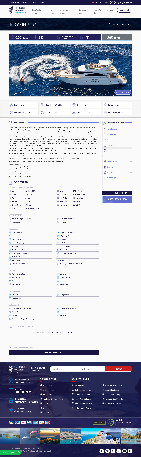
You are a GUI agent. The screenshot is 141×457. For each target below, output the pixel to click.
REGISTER (118, 369)
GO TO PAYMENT (99, 423)
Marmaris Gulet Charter (114, 399)
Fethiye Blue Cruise (82, 394)
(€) (105, 2)
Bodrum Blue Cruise (83, 390)
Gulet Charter (51, 11)
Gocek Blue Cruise (112, 390)
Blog (44, 408)
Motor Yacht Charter (36, 11)
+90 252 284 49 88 (43, 2)
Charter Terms (48, 390)
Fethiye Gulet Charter (83, 408)
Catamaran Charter (64, 11)
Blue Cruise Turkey (112, 394)
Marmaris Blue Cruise (113, 385)
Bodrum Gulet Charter (83, 403)
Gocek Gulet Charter (113, 403)
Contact (110, 10)
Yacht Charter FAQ (50, 394)
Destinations (80, 385)
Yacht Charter (48, 385)
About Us (46, 412)
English (97, 2)
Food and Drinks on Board (53, 399)
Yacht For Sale (97, 11)
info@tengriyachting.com (26, 401)
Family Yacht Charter (83, 399)
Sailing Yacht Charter (81, 11)
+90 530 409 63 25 (24, 2)
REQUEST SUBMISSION (115, 193)
